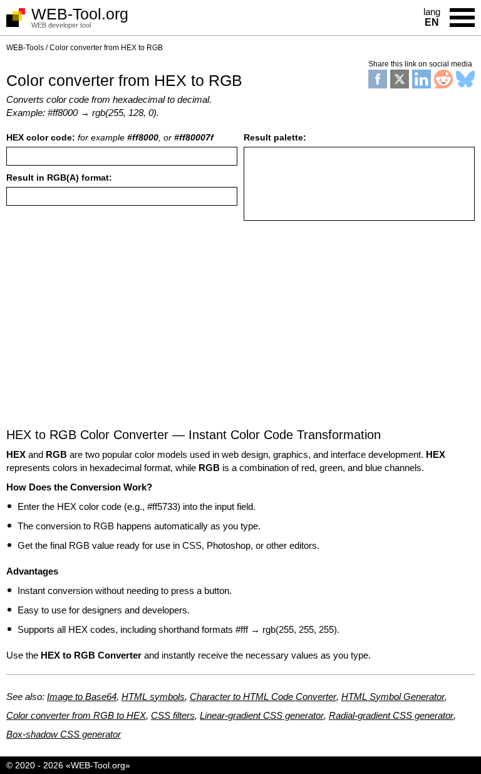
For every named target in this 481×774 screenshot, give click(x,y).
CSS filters (173, 715)
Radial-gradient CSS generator (391, 715)
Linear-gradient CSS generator (262, 715)
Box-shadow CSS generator (63, 734)
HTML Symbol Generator (393, 696)
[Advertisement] (240, 330)
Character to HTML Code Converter (263, 696)
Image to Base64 (81, 696)
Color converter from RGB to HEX (76, 715)
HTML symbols (153, 696)
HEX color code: (110, 137)
